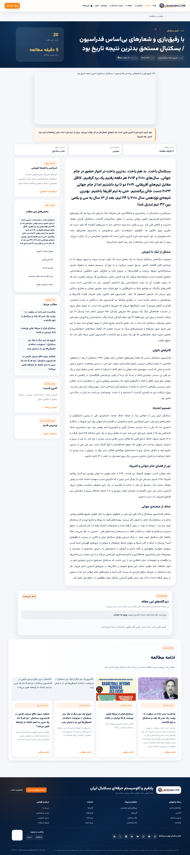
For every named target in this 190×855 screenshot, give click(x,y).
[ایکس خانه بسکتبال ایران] (120, 836)
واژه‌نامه (103, 5)
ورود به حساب (120, 615)
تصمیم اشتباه (47, 268)
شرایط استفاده (43, 822)
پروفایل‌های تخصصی (129, 808)
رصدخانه (89, 817)
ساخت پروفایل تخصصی (36, 790)
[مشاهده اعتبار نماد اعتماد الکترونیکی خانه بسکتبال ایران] (17, 835)
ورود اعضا (89, 822)
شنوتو (29, 837)
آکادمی (178, 813)
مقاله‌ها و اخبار (175, 808)
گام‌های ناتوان (47, 259)
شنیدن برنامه (51, 407)
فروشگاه (89, 813)
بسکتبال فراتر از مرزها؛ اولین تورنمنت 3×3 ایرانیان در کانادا (38, 330)
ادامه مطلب (169, 752)
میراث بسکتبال (117, 5)
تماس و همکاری (42, 813)
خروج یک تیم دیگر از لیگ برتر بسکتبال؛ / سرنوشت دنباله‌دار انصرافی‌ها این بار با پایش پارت (41, 344)
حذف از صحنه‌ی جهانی (44, 284)
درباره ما (46, 808)
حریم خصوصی (43, 817)
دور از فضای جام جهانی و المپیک (40, 276)
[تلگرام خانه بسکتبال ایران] (149, 836)
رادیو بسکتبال (175, 817)
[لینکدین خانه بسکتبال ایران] (126, 836)
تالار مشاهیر (132, 817)
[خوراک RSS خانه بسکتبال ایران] (114, 836)
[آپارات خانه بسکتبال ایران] (131, 836)
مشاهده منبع (50, 433)
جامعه (129, 5)
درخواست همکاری (48, 191)
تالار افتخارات (132, 822)
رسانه (148, 5)
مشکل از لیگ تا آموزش (44, 251)
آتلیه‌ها (90, 808)
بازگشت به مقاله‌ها (156, 16)
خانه (154, 5)
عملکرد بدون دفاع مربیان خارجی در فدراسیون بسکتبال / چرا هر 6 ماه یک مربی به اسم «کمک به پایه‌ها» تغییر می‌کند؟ (38, 363)
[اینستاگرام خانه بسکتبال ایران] (155, 836)
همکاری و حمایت (17, 790)
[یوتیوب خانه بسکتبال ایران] (137, 836)
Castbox (39, 837)
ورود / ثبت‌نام (12, 5)
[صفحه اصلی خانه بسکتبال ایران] (168, 790)
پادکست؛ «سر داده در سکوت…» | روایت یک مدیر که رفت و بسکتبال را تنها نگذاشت (38, 316)
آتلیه (96, 5)
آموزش (139, 5)
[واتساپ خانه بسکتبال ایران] (143, 836)
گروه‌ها (134, 813)
